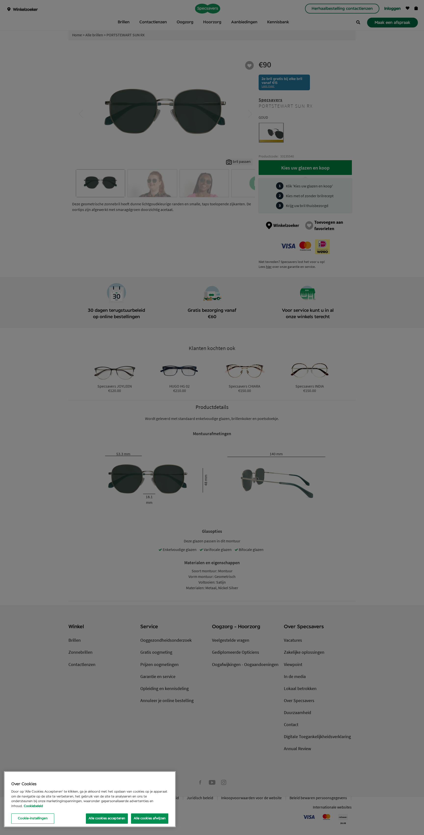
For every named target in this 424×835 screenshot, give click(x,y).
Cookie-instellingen (32, 818)
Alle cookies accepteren (107, 818)
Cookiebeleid (33, 806)
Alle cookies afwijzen (150, 818)
